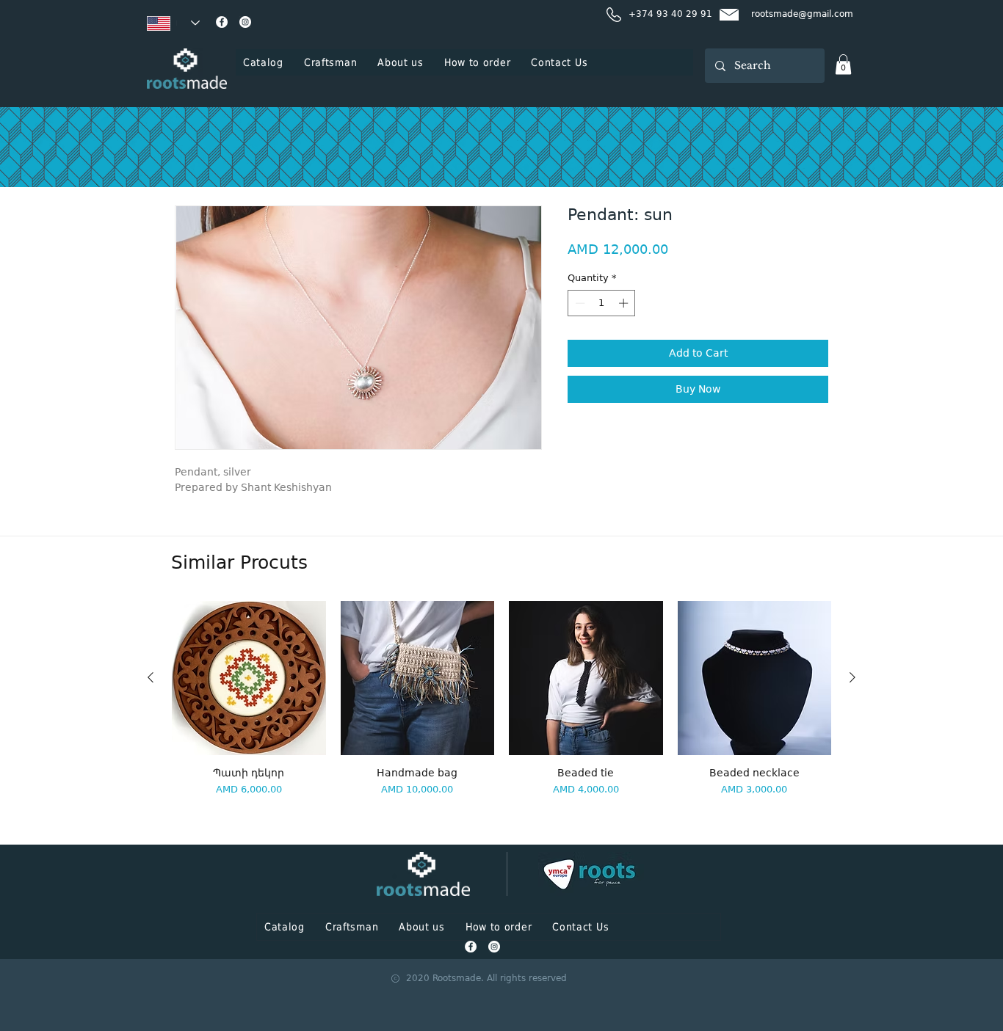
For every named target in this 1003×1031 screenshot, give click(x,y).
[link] (843, 64)
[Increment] (625, 303)
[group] (501, 716)
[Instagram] (245, 22)
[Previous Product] (150, 677)
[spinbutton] (601, 303)
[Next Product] (852, 677)
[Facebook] (222, 22)
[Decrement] (578, 303)
